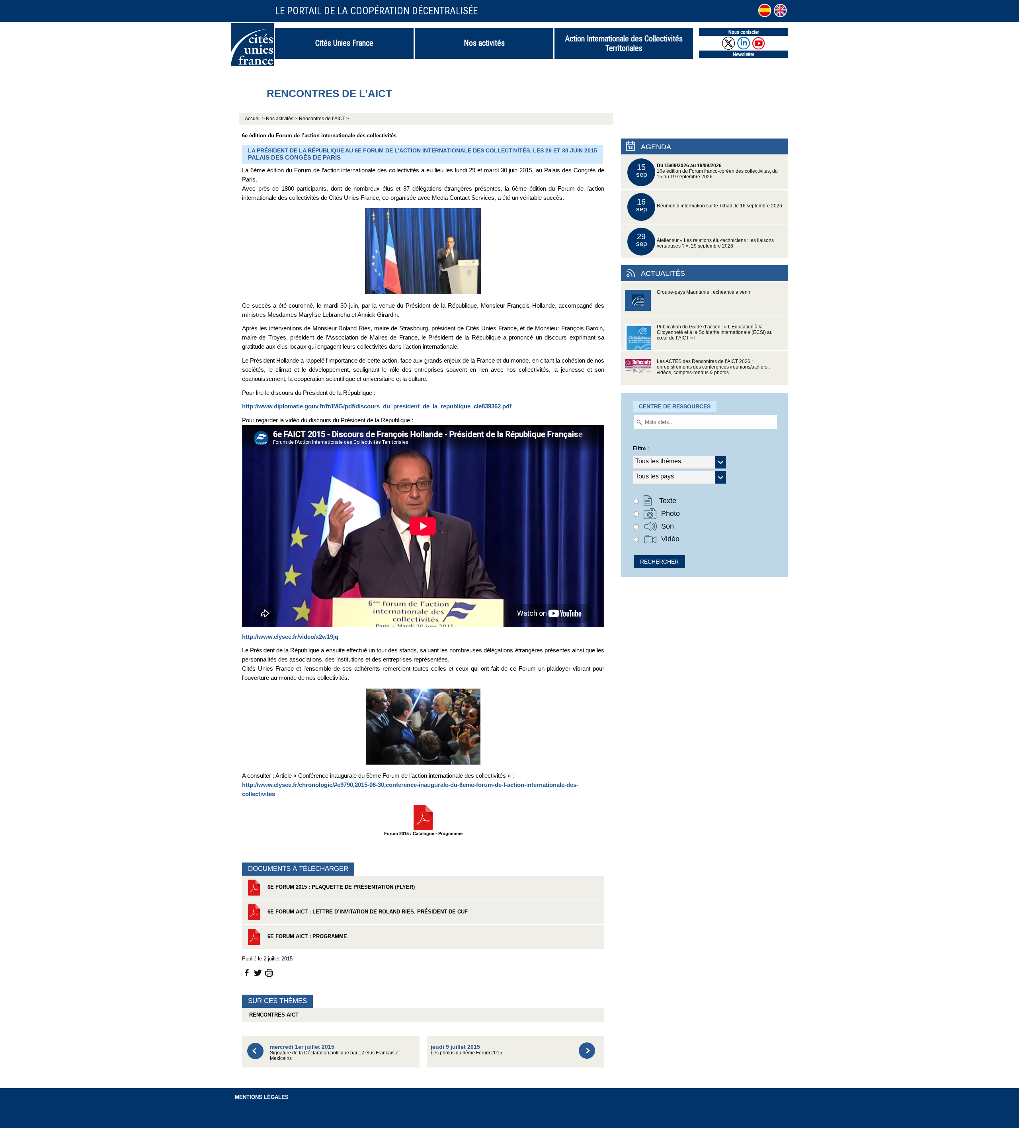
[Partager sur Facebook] (247, 972)
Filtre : (641, 448)
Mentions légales (262, 1097)
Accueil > (255, 118)
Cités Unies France (344, 43)
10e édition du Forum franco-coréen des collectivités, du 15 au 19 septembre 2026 (707, 171)
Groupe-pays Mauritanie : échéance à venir (703, 292)
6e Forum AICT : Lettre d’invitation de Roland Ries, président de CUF (367, 912)
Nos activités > (281, 118)
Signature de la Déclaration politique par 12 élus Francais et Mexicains (335, 1052)
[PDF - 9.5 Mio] (423, 817)
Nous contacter (743, 32)
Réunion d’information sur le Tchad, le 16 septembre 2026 (709, 205)
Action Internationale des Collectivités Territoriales (624, 43)
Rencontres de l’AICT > (324, 118)
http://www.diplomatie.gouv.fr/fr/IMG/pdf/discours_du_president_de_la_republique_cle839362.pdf (376, 406)
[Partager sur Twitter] (258, 972)
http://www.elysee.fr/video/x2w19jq (290, 636)
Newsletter (743, 54)
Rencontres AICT (272, 1015)
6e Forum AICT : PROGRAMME (306, 936)
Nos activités (484, 43)
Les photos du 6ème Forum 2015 (466, 1049)
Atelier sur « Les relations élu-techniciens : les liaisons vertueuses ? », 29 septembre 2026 (705, 240)
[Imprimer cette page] (269, 972)
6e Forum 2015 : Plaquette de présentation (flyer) (340, 887)
